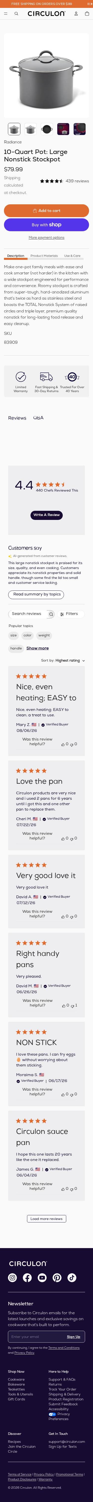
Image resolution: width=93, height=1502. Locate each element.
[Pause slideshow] (90, 4)
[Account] (76, 13)
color (27, 635)
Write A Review (46, 515)
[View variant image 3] (47, 129)
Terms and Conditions (64, 1348)
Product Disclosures (22, 1479)
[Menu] (5, 13)
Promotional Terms (69, 1474)
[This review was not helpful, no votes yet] (71, 744)
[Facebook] (27, 1277)
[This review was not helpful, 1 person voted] (72, 1006)
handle (16, 648)
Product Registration (66, 1399)
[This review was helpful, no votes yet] (63, 744)
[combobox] (63, 661)
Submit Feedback (63, 1404)
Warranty (45, 1479)
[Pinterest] (57, 1277)
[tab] (16, 256)
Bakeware (16, 1384)
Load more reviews (46, 1219)
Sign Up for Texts (63, 1446)
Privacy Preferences (59, 1416)
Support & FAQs (62, 1379)
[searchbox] (27, 614)
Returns (55, 1384)
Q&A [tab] (38, 418)
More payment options (46, 237)
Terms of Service (19, 1474)
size (13, 635)
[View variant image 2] (30, 129)
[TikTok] (71, 1277)
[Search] (16, 13)
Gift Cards (16, 1399)
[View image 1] (14, 129)
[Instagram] (12, 1277)
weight (44, 635)
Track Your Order (62, 1389)
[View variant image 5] (79, 129)
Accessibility (59, 1409)
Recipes (14, 1441)
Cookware (16, 1379)
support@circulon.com (67, 1441)
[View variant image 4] (63, 129)
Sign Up (73, 1337)
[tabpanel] (46, 305)
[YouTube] (42, 1277)
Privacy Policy (24, 1353)
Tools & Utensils (20, 1394)
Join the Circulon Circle (21, 1449)
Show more (38, 649)
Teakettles (16, 1389)
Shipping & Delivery (65, 1394)
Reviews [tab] (17, 418)
